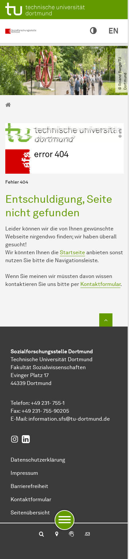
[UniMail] (87, 535)
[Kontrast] (93, 31)
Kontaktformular (100, 284)
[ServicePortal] (71, 535)
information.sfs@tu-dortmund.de (69, 419)
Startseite (72, 252)
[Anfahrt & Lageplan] (56, 535)
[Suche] (41, 535)
